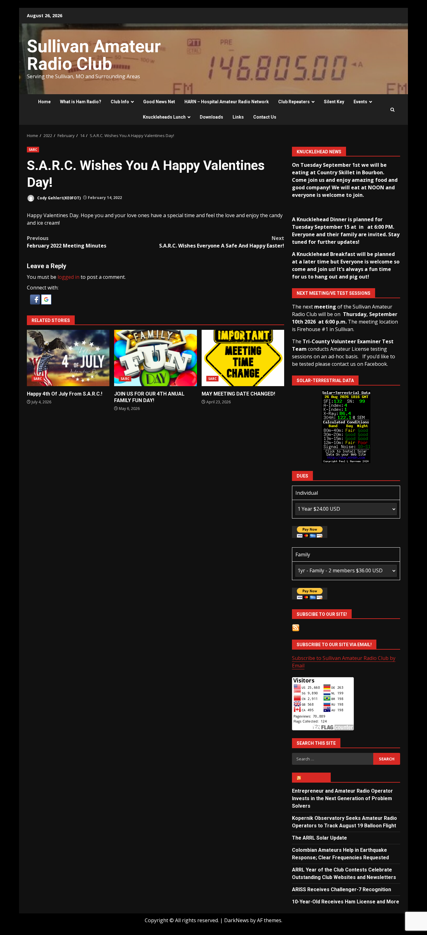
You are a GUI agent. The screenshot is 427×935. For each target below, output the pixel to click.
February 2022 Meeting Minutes (66, 242)
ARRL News (314, 777)
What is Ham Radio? (80, 101)
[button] (35, 298)
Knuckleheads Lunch (164, 117)
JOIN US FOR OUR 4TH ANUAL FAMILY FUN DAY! (155, 358)
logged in (68, 276)
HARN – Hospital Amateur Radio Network (226, 101)
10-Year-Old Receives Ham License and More (345, 902)
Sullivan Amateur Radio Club (94, 55)
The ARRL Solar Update (319, 838)
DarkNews (236, 920)
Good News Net (159, 101)
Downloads (211, 117)
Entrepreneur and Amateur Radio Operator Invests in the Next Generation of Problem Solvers (342, 798)
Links (238, 117)
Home (44, 101)
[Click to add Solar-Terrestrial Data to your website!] (346, 426)
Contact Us (264, 117)
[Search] (392, 110)
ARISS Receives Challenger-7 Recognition (341, 889)
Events (360, 101)
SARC (33, 149)
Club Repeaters (294, 101)
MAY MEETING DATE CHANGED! (243, 358)
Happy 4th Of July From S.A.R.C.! (68, 358)
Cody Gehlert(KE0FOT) (58, 197)
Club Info (120, 101)
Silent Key (334, 101)
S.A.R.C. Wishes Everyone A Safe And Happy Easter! (221, 242)
